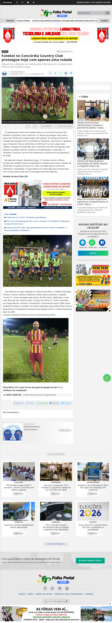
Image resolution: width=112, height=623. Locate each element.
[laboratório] (56, 34)
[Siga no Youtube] (28, 2)
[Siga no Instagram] (22, 2)
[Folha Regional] (56, 13)
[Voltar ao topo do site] (108, 374)
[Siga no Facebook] (17, 2)
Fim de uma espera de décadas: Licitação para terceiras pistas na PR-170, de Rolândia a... (62, 21)
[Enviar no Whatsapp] (61, 73)
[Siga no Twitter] (33, 2)
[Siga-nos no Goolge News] (56, 601)
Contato (89, 594)
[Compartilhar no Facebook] (50, 73)
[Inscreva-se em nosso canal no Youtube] (67, 588)
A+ (35, 126)
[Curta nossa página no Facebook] (45, 588)
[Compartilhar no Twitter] (55, 73)
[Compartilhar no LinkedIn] (71, 73)
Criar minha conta (90, 560)
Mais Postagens (55, 544)
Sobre (30, 594)
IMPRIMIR (47, 126)
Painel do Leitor (44, 594)
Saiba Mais (64, 430)
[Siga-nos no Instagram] (52, 588)
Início (22, 594)
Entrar (8, 2)
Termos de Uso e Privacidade (68, 594)
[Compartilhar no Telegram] (66, 73)
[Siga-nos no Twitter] (59, 588)
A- (28, 126)
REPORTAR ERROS (64, 126)
